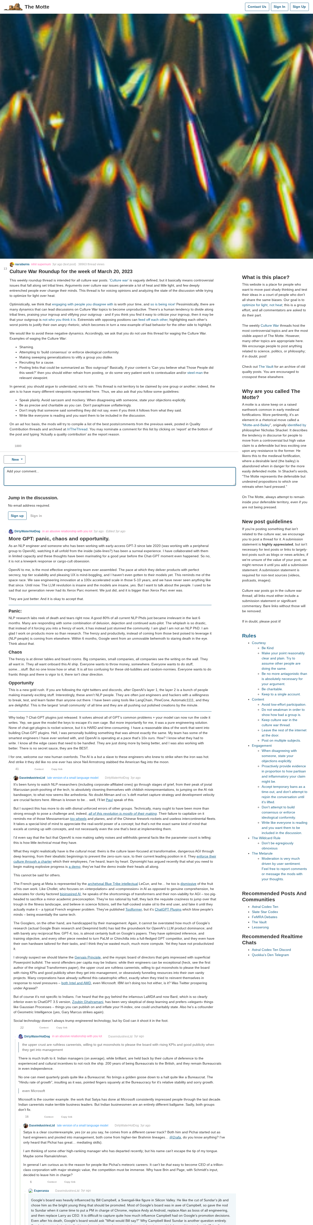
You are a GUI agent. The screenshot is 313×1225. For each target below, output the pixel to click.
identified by (297, 425)
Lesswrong (260, 927)
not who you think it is (59, 320)
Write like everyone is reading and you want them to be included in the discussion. (284, 828)
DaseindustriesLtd (120, 1036)
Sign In (279, 7)
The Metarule (262, 853)
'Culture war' (119, 280)
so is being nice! (162, 304)
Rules (249, 635)
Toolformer (133, 909)
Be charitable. (272, 689)
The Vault (266, 366)
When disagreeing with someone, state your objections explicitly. (279, 756)
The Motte (37, 7)
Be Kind (268, 648)
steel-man (195, 373)
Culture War (270, 325)
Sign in (36, 516)
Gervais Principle (88, 957)
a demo (74, 867)
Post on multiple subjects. (281, 740)
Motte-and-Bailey (256, 425)
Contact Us (257, 7)
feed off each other (153, 320)
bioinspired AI (70, 894)
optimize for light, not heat (262, 305)
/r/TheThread (77, 429)
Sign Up (299, 7)
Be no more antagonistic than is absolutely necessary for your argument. (284, 679)
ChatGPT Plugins (168, 909)
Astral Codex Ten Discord (271, 950)
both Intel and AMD (76, 983)
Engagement (262, 745)
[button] (20, 264)
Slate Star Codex (265, 912)
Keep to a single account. (281, 694)
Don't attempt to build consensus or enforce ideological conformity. (279, 812)
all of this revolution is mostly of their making (123, 813)
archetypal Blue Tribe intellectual (113, 884)
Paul (109, 800)
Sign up (17, 516)
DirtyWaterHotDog (117, 778)
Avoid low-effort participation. (284, 704)
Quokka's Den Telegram (270, 955)
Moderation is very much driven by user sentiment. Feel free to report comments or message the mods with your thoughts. (284, 869)
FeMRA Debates (264, 917)
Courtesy (259, 643)
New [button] (15, 459)
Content (258, 699)
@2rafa (175, 1137)
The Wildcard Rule (266, 838)
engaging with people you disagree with (82, 304)
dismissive (188, 884)
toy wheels (78, 819)
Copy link (57, 769)
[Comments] (240, 6)
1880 (18, 446)
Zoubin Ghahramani (87, 1002)
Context (39, 769)
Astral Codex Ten (265, 907)
